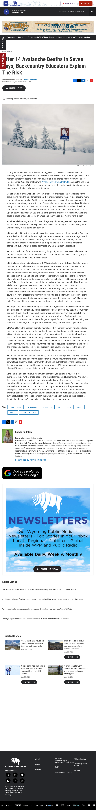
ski (59, 407)
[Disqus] (48, 719)
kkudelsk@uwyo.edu (33, 438)
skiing (79, 407)
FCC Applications (80, 759)
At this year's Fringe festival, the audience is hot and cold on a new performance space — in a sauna (42, 599)
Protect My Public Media (80, 765)
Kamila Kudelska (30, 79)
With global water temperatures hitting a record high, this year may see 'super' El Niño (37, 609)
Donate (86, 3)
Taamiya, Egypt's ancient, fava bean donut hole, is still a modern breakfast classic (35, 619)
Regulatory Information (63, 772)
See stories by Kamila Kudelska (30, 459)
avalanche (47, 407)
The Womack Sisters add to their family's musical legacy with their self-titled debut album (39, 589)
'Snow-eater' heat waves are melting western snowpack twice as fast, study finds (32, 643)
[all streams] (92, 11)
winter (12, 412)
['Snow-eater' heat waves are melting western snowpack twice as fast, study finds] (12, 645)
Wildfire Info (3, 60)
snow (69, 407)
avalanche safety (28, 412)
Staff (57, 767)
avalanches (32, 407)
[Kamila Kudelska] (7, 436)
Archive (77, 770)
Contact (38, 764)
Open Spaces (7, 51)
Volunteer (70, 3)
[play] (6, 11)
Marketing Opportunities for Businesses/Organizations (63, 760)
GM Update (3, 43)
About (37, 759)
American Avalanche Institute (55, 182)
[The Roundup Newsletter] (48, 529)
